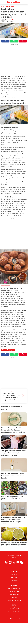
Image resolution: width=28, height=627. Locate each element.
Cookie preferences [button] (14, 611)
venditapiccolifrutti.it (5, 285)
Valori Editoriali (14, 594)
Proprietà (14, 597)
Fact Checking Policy (14, 588)
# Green (12, 350)
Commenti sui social (14, 600)
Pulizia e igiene (10, 6)
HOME (2, 6)
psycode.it (14, 580)
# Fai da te (5, 350)
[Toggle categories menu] (2, 2)
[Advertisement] (14, 59)
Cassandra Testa (10, 20)
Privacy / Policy (14, 608)
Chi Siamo (14, 574)
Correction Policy (14, 591)
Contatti (14, 577)
